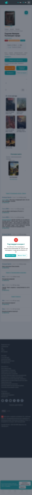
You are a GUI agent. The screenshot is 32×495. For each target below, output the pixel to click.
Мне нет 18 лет (22, 255)
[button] (29, 2)
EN (20, 2)
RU (18, 2)
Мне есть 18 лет (10, 255)
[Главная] (6, 2)
